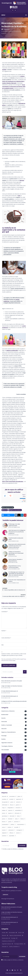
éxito (19, 195)
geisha (10, 821)
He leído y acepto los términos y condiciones (13, 849)
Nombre (3, 630)
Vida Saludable (5, 749)
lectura (19, 816)
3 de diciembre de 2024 (14, 582)
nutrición (18, 832)
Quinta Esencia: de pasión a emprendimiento (15, 560)
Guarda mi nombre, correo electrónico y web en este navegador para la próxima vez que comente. (13, 654)
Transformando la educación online (15, 538)
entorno (4, 813)
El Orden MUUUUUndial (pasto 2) (9, 696)
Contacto (5, 894)
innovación (18, 807)
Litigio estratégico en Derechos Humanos (11, 686)
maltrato (4, 810)
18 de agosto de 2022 (13, 534)
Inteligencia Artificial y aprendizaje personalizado (14, 701)
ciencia (4, 827)
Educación (7, 29)
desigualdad (11, 807)
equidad (4, 69)
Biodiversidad (4, 714)
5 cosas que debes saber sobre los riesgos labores (14, 596)
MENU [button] (3, 15)
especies (10, 813)
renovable (17, 827)
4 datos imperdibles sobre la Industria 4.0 (14, 590)
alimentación (11, 830)
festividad (10, 818)
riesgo (4, 807)
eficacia (12, 804)
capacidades (12, 835)
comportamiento (21, 824)
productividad (5, 824)
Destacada (4, 721)
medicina (10, 827)
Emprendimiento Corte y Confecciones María (14, 566)
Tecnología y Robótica (7, 746)
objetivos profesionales (12, 350)
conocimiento (12, 796)
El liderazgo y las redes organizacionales (14, 524)
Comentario (4, 611)
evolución (18, 802)
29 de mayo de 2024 (13, 562)
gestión (18, 804)
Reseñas (3, 739)
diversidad (12, 816)
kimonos (4, 821)
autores (4, 818)
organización (19, 799)
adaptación (5, 832)
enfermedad (5, 804)
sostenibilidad (18, 810)
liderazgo (22, 180)
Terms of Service (9, 660)
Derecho (3, 718)
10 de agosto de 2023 (13, 576)
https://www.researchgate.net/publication (12, 481)
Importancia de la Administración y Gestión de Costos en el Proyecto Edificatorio (16, 546)
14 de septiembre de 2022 (14, 527)
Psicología (3, 735)
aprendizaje (5, 816)
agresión (10, 810)
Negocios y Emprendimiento (8, 732)
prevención (17, 821)
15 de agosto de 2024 (13, 548)
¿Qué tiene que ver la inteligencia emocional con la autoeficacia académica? (16, 532)
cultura (17, 818)
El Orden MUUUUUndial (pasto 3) (9, 691)
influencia (12, 832)
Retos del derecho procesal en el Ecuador (11, 680)
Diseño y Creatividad (6, 725)
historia (23, 818)
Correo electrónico (6, 637)
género (20, 796)
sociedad (11, 799)
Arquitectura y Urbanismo (8, 711)
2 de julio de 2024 (13, 556)
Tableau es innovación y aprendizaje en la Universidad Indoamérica (15, 553)
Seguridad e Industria (6, 742)
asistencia (4, 835)
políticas (13, 824)
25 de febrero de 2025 (13, 541)
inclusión (4, 830)
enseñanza (5, 799)
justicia (12, 802)
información (18, 813)
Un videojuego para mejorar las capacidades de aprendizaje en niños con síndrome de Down (16, 573)
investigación (20, 830)
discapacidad (5, 802)
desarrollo (5, 796)
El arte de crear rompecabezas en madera (16, 580)
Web (2, 645)
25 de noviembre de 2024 (14, 568)
